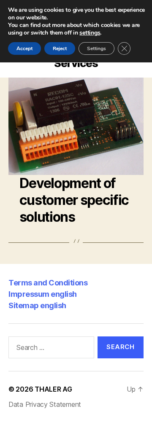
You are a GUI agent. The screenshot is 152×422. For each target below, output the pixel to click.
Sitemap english (37, 305)
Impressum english (42, 294)
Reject (60, 48)
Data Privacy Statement (44, 404)
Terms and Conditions (47, 282)
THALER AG (53, 389)
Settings (96, 48)
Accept (24, 48)
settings (89, 33)
